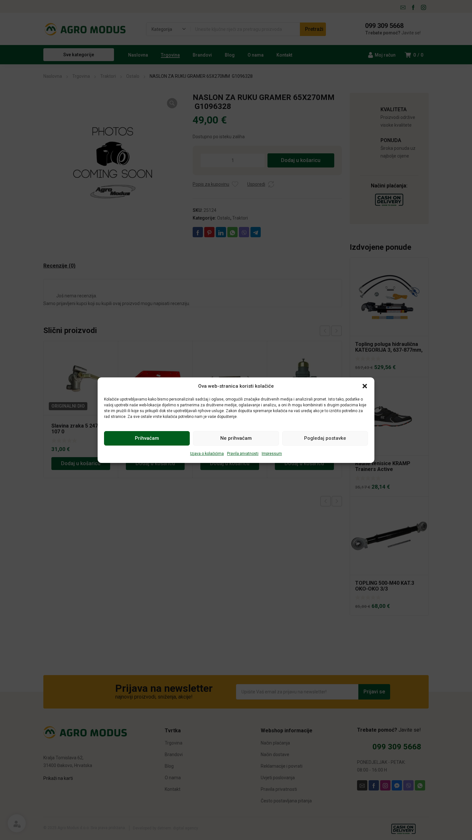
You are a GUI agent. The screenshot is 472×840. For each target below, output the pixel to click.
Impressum (272, 453)
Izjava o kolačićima (207, 453)
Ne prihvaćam (236, 438)
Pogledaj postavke (325, 438)
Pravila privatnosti (242, 453)
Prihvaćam (147, 438)
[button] (365, 386)
